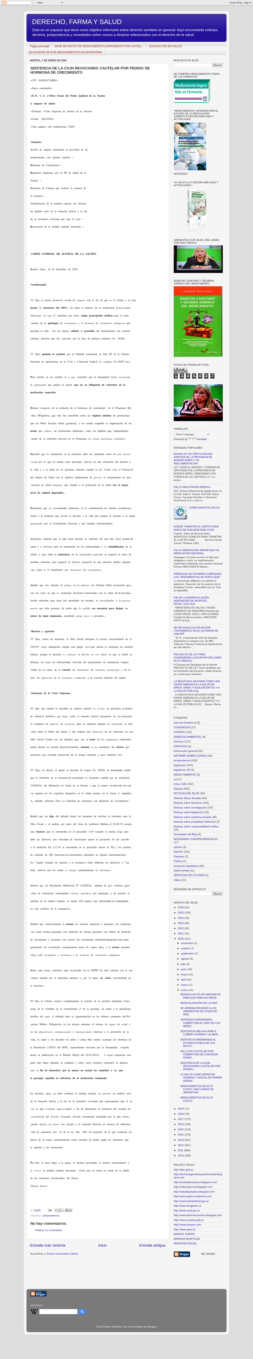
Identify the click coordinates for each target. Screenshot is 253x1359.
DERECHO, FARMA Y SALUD (77, 22)
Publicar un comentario (48, 1230)
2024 (181, 917)
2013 (181, 1139)
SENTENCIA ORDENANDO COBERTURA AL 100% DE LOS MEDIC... (200, 1023)
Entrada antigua (152, 1245)
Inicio (102, 1245)
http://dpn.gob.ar (183, 1169)
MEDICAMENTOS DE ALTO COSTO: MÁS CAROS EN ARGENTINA (197, 1089)
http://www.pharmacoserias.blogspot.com (198, 1215)
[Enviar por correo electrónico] (56, 1210)
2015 (181, 1129)
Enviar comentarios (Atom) (62, 1253)
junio (184, 969)
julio (183, 964)
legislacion (180, 765)
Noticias (178, 788)
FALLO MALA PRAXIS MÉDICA (192, 487)
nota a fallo (180, 783)
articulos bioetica (183, 722)
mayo (184, 974)
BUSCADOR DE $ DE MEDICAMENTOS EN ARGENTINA (65, 52)
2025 (181, 912)
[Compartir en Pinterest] (70, 1210)
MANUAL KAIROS (184, 1234)
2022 (181, 928)
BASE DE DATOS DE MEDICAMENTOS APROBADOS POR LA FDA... (99, 46)
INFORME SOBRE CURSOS (190, 755)
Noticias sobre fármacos (188, 802)
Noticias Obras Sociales (188, 798)
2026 (181, 907)
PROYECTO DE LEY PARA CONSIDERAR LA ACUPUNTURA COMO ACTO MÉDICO (198, 657)
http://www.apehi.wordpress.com (193, 1196)
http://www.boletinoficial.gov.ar (191, 1201)
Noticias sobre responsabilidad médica (196, 826)
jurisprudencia (51, 1215)
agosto (185, 958)
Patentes (179, 856)
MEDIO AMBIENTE (185, 774)
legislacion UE (182, 769)
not (175, 779)
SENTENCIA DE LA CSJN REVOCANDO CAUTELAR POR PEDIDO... (200, 1066)
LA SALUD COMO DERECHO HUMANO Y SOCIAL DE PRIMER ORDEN (201, 1077)
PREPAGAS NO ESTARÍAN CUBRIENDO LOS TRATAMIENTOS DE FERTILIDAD (198, 575)
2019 (181, 1108)
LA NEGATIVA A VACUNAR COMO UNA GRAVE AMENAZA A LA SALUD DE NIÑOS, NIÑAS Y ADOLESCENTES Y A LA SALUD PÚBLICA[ (197, 686)
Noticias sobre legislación (188, 812)
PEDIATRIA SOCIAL (185, 1243)
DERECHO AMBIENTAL (188, 736)
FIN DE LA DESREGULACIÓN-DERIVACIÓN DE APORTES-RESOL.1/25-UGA (192, 601)
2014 (181, 1134)
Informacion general (185, 750)
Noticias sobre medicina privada (192, 817)
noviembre (187, 943)
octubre (186, 948)
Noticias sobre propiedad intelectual (195, 821)
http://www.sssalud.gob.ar (189, 1219)
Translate (201, 439)
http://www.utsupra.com (187, 1224)
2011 (181, 1150)
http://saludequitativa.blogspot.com (194, 1191)
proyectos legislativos (186, 865)
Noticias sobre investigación (190, 807)
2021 (181, 933)
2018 (181, 1113)
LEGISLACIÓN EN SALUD (165, 46)
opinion (178, 847)
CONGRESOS (182, 727)
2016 (181, 1124)
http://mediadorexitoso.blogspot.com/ (195, 1182)
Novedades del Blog (185, 834)
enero (185, 989)
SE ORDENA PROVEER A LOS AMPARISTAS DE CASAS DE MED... (198, 1011)
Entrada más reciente (48, 1245)
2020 (181, 938)
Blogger (152, 1326)
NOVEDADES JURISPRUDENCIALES (196, 839)
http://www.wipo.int (184, 1229)
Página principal (39, 46)
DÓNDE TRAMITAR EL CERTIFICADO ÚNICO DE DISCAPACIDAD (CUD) (196, 528)
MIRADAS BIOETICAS (187, 1238)
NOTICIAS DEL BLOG (186, 793)
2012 (181, 1145)
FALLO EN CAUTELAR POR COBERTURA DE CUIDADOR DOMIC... (199, 1054)
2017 (181, 1119)
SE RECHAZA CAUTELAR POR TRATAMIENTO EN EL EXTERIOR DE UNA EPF (196, 631)
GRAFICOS (180, 746)
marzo (185, 984)
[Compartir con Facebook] (67, 1210)
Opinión (178, 851)
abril (184, 979)
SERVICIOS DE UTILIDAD (189, 875)
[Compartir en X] (63, 1210)
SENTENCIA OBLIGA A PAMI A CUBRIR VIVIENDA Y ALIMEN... (200, 1033)
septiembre (188, 953)
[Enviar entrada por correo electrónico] (49, 1210)
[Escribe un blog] (60, 1210)
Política (178, 861)
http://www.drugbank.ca (187, 1205)
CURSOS (179, 732)
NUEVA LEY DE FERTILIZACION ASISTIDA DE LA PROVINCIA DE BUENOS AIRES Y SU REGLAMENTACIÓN (193, 458)
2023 (181, 923)
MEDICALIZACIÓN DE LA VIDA (198, 1002)
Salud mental (181, 870)
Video (177, 879)
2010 (181, 1155)
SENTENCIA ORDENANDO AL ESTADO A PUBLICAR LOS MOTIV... (198, 1043)
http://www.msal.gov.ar (187, 1210)
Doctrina (179, 741)
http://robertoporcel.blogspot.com (193, 1186)
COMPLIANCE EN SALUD (204, 507)
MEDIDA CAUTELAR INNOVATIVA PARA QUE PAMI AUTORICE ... (200, 996)
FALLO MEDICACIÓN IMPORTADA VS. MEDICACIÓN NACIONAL (197, 552)
